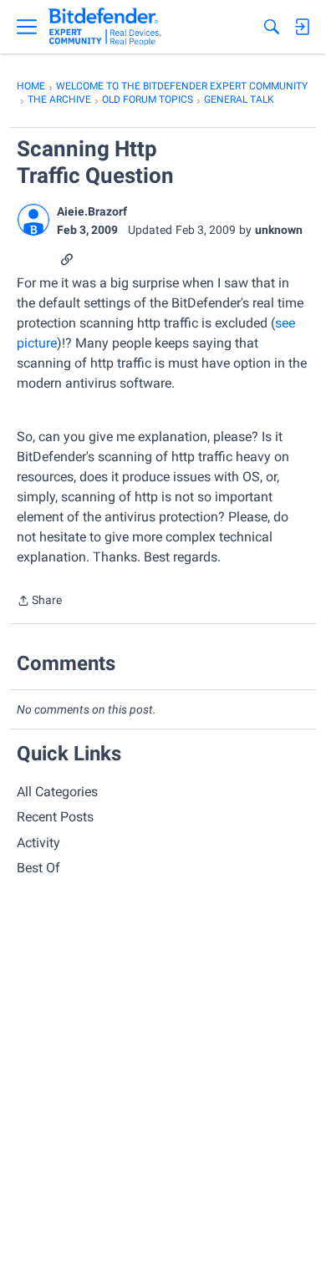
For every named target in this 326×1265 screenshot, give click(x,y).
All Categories (57, 792)
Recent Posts (55, 817)
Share (39, 602)
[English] (105, 27)
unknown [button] (279, 229)
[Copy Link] (67, 258)
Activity (38, 843)
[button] (33, 219)
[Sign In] (302, 26)
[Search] (272, 26)
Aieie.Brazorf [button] (92, 211)
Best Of (38, 868)
